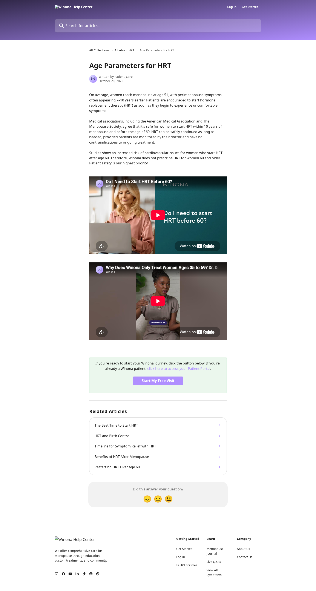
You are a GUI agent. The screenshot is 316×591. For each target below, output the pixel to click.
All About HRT (124, 50)
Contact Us (244, 557)
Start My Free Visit (158, 380)
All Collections (99, 50)
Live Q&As (214, 562)
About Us (243, 549)
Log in (231, 6)
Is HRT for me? (186, 565)
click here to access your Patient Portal (178, 368)
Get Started (250, 6)
